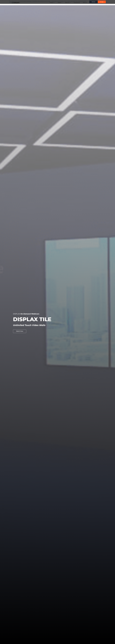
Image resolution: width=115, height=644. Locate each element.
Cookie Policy (17, 2)
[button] (19, 331)
